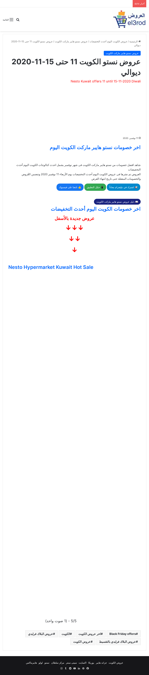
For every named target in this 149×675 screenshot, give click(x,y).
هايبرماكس (31, 662)
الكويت (66, 634)
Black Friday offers (122, 634)
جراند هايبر (101, 662)
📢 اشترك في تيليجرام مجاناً (123, 187)
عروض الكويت (82, 641)
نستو (47, 662)
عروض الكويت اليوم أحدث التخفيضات (108, 41)
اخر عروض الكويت (89, 634)
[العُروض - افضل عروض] (129, 19)
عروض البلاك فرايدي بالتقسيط (117, 641)
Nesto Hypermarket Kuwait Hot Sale (50, 267)
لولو (41, 662)
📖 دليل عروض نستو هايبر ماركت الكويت (117, 201)
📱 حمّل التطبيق (95, 187)
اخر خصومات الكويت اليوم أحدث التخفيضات (96, 209)
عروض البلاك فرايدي (40, 634)
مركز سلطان (57, 662)
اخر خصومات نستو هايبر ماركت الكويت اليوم (95, 147)
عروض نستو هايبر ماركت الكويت (71, 41)
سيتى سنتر (71, 662)
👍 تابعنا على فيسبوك (70, 187)
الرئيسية (133, 41)
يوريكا (91, 662)
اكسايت (82, 662)
